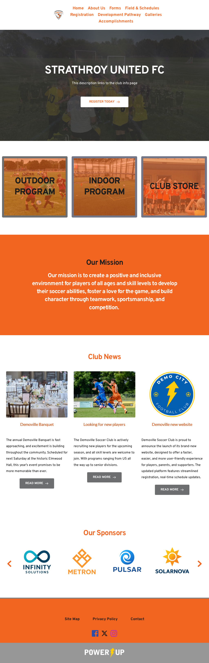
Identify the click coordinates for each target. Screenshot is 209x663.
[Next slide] (199, 563)
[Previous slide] (9, 563)
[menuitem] (78, 8)
